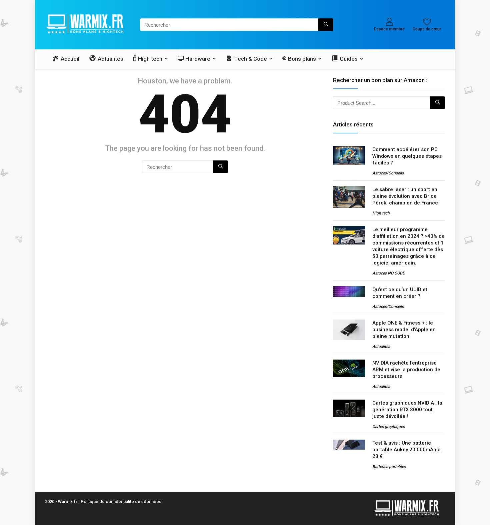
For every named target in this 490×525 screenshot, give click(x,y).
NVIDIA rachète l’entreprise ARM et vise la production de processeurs (406, 369)
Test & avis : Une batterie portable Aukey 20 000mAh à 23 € (406, 449)
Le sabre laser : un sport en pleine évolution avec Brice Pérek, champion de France (405, 196)
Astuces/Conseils (388, 173)
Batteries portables (389, 466)
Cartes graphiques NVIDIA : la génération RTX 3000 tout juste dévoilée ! (407, 409)
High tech (381, 213)
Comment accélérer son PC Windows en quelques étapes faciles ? (407, 156)
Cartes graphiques (388, 426)
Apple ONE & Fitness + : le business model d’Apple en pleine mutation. (404, 329)
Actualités (381, 346)
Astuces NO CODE (388, 273)
